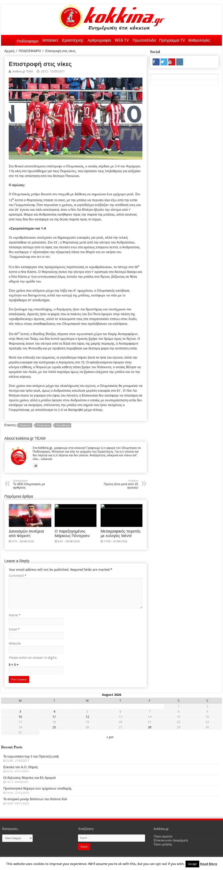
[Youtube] (171, 61)
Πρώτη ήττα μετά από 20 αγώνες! (121, 484)
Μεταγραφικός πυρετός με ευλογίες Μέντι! (121, 533)
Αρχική (9, 39)
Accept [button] (192, 864)
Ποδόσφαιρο (28, 41)
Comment (17, 576)
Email (14, 629)
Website (15, 643)
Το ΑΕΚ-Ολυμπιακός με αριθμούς (29, 484)
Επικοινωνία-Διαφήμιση (171, 840)
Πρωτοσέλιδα (144, 40)
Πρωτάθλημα (63, 425)
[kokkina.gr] (112, 16)
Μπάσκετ (50, 40)
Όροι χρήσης (163, 844)
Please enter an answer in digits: (33, 658)
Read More (208, 864)
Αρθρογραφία (99, 40)
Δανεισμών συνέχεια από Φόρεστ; (26, 533)
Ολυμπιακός (43, 425)
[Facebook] (156, 61)
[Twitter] (163, 61)
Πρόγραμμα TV (172, 40)
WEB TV (122, 40)
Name (14, 615)
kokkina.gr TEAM (23, 71)
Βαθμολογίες (199, 40)
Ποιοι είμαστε (163, 836)
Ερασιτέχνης (73, 40)
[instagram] (179, 61)
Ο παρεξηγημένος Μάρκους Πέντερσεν (72, 533)
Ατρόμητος (25, 425)
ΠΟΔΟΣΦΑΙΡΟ (30, 51)
